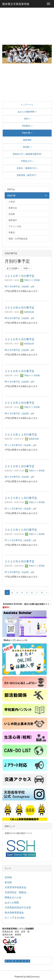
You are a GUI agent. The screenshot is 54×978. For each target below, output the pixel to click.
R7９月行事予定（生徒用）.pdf (19, 572)
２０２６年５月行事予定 (19, 339)
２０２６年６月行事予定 (19, 307)
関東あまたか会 (13, 897)
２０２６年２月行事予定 (19, 402)
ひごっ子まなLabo (14, 917)
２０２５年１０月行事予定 (21, 529)
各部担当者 (29, 311)
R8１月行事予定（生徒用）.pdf (19, 476)
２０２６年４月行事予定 (19, 371)
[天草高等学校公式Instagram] (24, 793)
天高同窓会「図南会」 (17, 892)
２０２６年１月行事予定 (19, 466)
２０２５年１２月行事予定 (21, 434)
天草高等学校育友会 (15, 887)
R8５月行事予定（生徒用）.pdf (19, 349)
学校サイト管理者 (32, 280)
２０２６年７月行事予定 (19, 276)
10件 (25, 268)
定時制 (8, 877)
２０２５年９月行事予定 (19, 561)
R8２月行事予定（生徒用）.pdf (19, 413)
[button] (6, 54)
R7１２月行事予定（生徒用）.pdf (20, 445)
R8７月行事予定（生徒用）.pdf (19, 286)
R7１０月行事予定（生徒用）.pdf (20, 540)
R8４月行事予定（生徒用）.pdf (19, 381)
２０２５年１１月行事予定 (21, 498)
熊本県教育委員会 (14, 912)
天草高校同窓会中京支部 (18, 907)
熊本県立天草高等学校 (15, 4)
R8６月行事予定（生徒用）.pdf (19, 318)
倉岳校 (8, 882)
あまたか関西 (12, 902)
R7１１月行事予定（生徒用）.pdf (20, 508)
